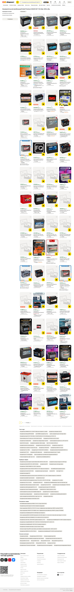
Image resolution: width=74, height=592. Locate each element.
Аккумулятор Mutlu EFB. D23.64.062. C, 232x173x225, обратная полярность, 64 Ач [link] (38, 83)
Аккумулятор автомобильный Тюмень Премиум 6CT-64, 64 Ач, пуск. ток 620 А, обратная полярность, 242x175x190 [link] (25, 83)
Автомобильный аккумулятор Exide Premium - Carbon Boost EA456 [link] (25, 365)
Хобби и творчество (24, 571)
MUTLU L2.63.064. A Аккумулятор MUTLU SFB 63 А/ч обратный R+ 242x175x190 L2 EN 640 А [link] (25, 134)
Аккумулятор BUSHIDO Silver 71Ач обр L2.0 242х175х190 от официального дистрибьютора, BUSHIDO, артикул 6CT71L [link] (25, 235)
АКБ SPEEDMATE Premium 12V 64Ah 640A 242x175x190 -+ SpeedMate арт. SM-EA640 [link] (25, 110)
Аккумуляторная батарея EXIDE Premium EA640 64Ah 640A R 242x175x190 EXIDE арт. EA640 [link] (38, 33)
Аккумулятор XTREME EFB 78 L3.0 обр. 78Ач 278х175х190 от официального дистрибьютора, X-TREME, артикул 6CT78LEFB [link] (52, 285)
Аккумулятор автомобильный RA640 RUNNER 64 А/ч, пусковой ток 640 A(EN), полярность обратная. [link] (52, 211)
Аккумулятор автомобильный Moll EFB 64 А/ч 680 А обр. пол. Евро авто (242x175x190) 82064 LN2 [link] (65, 160)
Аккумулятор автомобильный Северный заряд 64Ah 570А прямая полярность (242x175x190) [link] (65, 414)
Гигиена (21, 560)
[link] (33, 431)
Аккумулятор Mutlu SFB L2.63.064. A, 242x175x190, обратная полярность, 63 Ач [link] (65, 285)
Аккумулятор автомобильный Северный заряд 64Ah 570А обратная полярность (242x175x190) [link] (38, 312)
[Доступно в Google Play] (6, 561)
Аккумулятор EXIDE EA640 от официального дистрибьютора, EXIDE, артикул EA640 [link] (52, 33)
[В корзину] (30, 27)
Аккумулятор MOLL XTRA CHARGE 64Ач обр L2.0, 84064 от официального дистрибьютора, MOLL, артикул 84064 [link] (38, 58)
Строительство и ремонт (25, 581)
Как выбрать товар (40, 555)
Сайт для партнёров (41, 579)
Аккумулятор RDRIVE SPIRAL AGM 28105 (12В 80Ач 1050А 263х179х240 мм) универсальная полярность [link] (25, 389)
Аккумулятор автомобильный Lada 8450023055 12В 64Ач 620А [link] (52, 365)
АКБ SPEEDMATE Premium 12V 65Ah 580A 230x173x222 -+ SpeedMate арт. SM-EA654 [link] (52, 389)
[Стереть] (40, 2)
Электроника (22, 562)
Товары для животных (24, 579)
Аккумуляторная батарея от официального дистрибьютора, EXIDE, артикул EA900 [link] (65, 58)
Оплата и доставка (40, 557)
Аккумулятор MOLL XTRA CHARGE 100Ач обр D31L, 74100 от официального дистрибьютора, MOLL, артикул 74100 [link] (64, 259)
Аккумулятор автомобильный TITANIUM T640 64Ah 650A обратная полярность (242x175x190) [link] (65, 338)
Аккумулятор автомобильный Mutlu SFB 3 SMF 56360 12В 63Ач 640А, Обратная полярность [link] (52, 83)
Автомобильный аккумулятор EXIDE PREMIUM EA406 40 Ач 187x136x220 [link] (37, 211)
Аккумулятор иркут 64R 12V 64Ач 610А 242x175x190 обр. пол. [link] (38, 365)
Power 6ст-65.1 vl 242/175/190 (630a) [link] (37, 413)
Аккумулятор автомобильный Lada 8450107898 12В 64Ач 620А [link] (25, 338)
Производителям (60, 559)
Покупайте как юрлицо (41, 559)
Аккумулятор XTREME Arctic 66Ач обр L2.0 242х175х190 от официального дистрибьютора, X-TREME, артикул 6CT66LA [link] (52, 186)
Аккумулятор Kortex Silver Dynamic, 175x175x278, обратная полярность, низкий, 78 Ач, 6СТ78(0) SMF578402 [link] (25, 285)
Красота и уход (23, 569)
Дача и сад (22, 572)
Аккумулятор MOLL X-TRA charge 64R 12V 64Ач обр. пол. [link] (38, 285)
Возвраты (39, 562)
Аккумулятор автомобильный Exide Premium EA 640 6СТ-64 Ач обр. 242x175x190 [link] (25, 33)
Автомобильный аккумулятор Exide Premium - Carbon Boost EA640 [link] (65, 33)
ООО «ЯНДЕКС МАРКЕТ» (68, 588)
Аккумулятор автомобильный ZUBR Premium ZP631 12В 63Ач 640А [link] (64, 187)
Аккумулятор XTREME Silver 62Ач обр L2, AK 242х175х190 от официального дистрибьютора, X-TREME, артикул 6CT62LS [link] (25, 186)
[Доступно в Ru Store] (13, 561)
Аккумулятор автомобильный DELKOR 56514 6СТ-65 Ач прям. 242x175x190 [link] (51, 312)
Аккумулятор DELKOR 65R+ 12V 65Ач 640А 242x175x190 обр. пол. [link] (65, 389)
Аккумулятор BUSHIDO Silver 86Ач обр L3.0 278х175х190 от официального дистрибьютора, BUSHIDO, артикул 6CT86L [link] (38, 134)
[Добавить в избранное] (30, 15)
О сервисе (39, 560)
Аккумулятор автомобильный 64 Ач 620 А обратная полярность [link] (65, 110)
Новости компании (60, 555)
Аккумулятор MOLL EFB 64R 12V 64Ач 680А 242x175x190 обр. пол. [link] (65, 134)
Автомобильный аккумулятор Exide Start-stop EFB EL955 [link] (52, 413)
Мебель (21, 557)
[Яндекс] (71, 590)
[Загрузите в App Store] (2, 561)
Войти (69, 2)
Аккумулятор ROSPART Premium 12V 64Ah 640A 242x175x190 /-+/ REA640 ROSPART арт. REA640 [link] (51, 110)
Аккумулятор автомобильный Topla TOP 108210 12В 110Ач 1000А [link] (25, 414)
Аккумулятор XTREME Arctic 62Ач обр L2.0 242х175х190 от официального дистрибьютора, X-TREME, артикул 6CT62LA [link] (38, 186)
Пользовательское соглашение (15, 589)
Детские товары (23, 583)
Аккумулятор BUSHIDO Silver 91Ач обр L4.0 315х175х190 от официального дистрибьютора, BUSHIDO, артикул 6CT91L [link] (65, 235)
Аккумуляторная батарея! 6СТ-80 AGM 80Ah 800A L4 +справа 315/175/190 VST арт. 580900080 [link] (38, 110)
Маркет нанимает (60, 562)
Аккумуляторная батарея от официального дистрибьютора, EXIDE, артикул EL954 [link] (52, 58)
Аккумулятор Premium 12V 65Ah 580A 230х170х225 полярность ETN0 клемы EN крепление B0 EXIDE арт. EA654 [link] (52, 134)
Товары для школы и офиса (25, 576)
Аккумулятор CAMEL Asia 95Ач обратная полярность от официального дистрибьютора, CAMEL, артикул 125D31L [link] (52, 235)
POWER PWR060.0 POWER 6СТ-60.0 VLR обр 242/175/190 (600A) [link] (38, 389)
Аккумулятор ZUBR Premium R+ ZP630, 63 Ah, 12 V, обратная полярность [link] (52, 259)
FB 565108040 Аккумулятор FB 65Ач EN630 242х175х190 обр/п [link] (25, 211)
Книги (21, 574)
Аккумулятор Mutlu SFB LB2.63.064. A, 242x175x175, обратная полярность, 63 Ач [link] (25, 160)
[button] (23, 11)
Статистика (5, 589)
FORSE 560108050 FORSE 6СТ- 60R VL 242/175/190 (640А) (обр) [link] (65, 312)
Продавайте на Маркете (41, 576)
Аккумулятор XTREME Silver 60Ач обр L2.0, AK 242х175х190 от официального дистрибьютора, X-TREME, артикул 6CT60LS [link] (25, 259)
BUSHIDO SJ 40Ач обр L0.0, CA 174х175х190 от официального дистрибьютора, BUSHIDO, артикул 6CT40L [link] (65, 211)
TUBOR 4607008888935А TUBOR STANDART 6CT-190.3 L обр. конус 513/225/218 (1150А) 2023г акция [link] (52, 338)
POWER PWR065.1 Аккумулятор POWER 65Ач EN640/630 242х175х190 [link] (25, 312)
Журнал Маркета (40, 564)
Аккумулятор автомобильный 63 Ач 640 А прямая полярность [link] (38, 259)
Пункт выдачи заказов (61, 560)
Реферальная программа (62, 557)
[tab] (5, 5)
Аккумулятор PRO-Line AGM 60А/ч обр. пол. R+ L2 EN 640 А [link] (65, 83)
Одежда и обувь (23, 564)
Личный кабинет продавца (42, 574)
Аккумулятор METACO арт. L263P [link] (38, 338)
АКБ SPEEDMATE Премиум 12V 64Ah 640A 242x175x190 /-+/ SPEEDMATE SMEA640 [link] (25, 58)
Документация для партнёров (42, 578)
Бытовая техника (23, 559)
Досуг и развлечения (24, 555)
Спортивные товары (24, 578)
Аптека (21, 567)
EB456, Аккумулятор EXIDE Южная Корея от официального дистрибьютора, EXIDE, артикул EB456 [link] (52, 160)
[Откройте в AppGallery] (9, 561)
